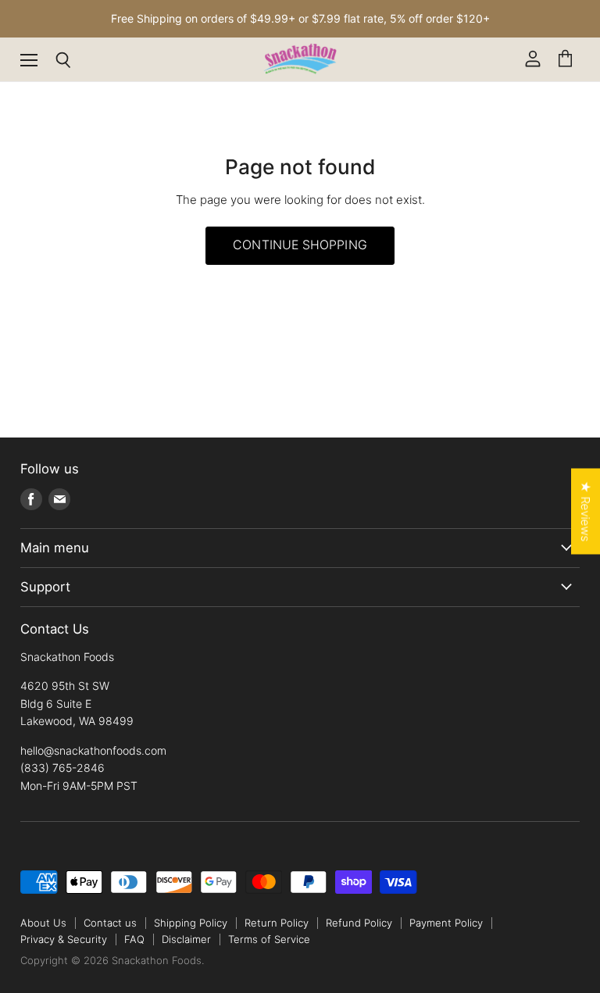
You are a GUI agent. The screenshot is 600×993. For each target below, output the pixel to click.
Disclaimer (186, 939)
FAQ (134, 939)
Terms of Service (269, 939)
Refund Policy (359, 922)
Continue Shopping (300, 245)
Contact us (110, 922)
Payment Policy (446, 922)
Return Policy (277, 922)
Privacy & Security (63, 939)
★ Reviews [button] (585, 510)
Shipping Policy (190, 922)
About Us (43, 922)
